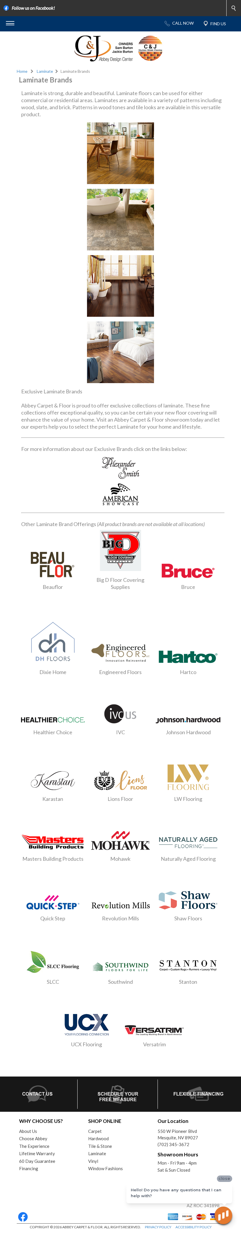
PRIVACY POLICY (158, 1227)
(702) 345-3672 (173, 1144)
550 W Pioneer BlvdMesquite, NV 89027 (178, 1134)
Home (22, 71)
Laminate (45, 71)
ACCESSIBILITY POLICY (193, 1227)
